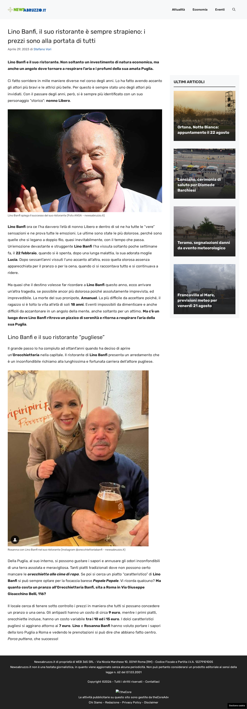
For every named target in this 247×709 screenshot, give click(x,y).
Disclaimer (151, 702)
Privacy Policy (131, 702)
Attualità (178, 9)
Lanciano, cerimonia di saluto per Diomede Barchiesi (199, 185)
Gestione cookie (237, 705)
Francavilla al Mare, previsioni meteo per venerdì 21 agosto (197, 300)
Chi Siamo (95, 702)
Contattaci (152, 681)
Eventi (220, 9)
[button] (233, 9)
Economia (200, 9)
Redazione (112, 702)
